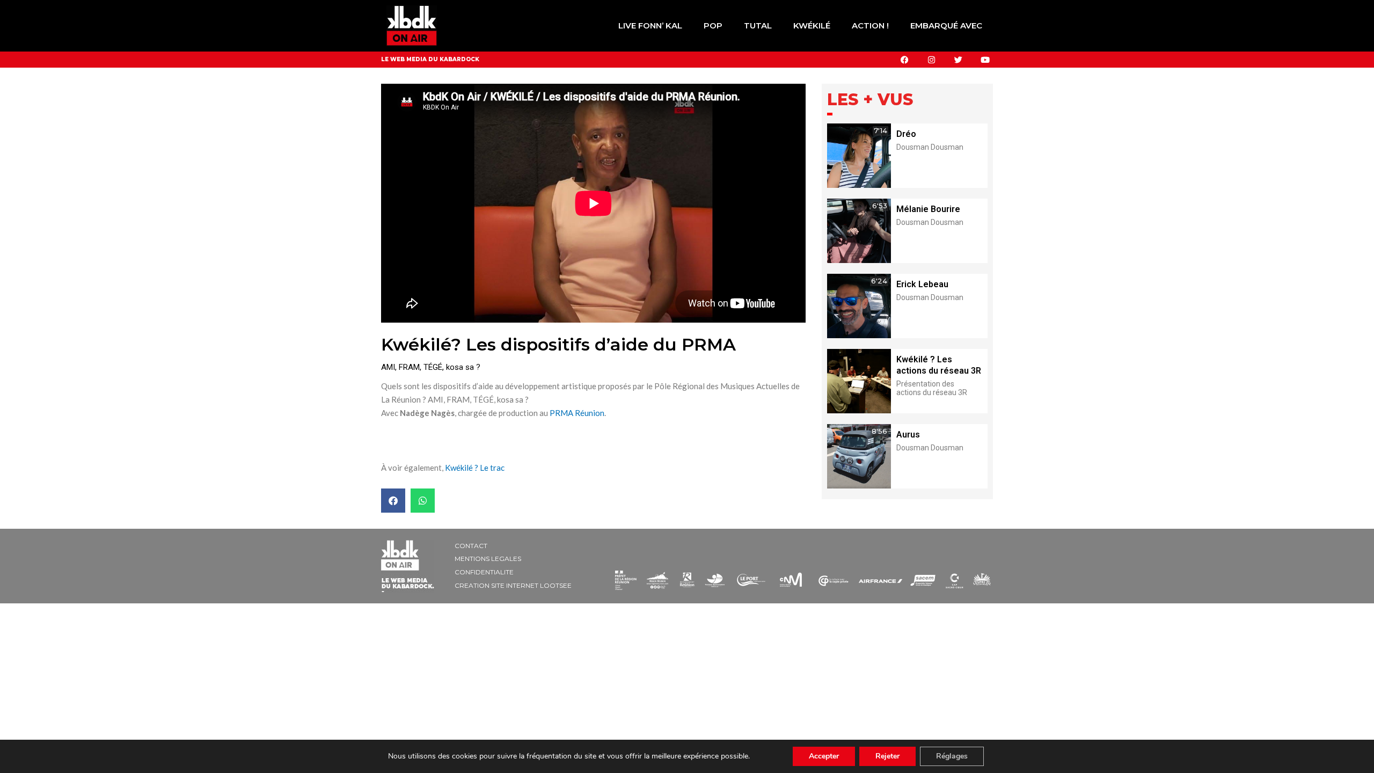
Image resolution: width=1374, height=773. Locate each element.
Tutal (758, 25)
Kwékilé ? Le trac (475, 467)
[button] (393, 500)
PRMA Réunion (577, 413)
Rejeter (887, 756)
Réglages (952, 756)
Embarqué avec (946, 25)
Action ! (870, 25)
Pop (713, 25)
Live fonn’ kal (650, 25)
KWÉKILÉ (811, 25)
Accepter (824, 756)
